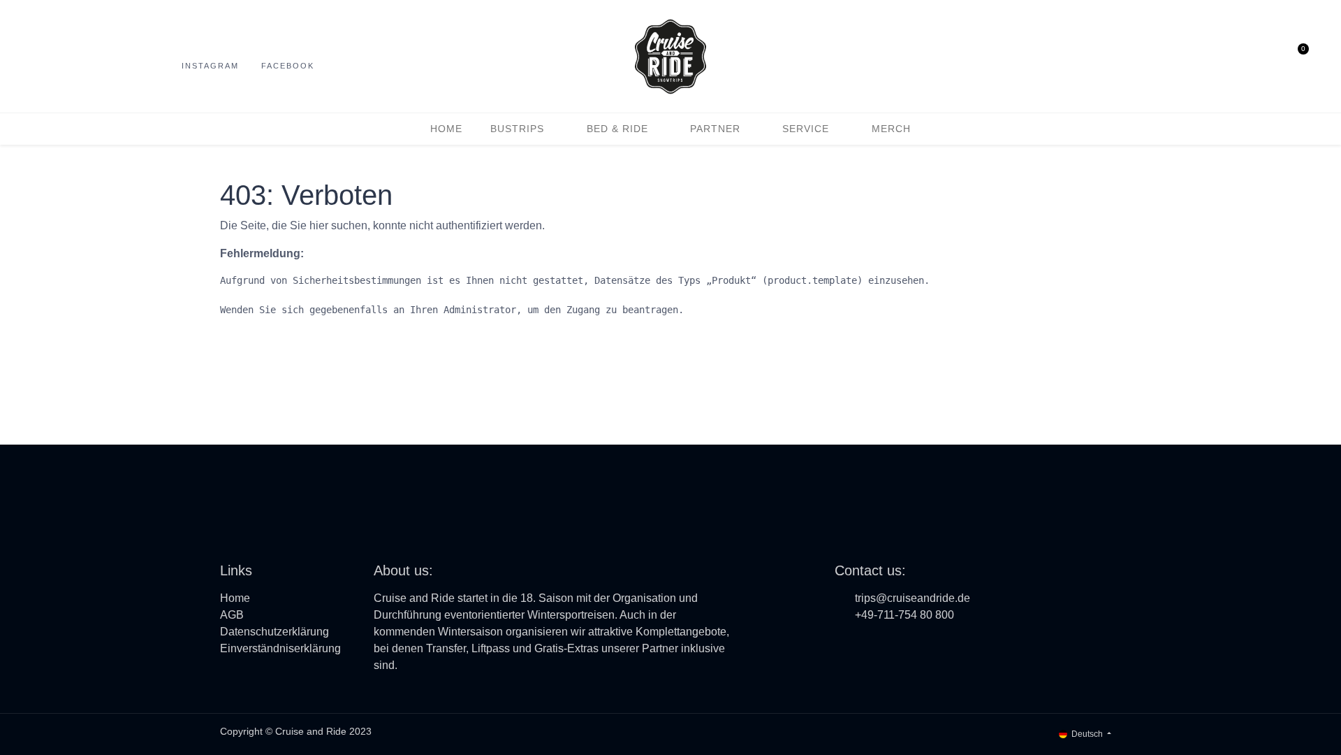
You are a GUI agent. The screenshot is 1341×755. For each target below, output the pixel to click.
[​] (844, 645)
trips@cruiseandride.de (912, 598)
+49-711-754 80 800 (904, 615)
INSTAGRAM (210, 66)
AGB (232, 615)
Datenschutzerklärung (274, 632)
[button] (1242, 56)
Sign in (1269, 56)
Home (235, 598)
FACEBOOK (287, 66)
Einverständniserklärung (280, 648)
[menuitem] (446, 129)
